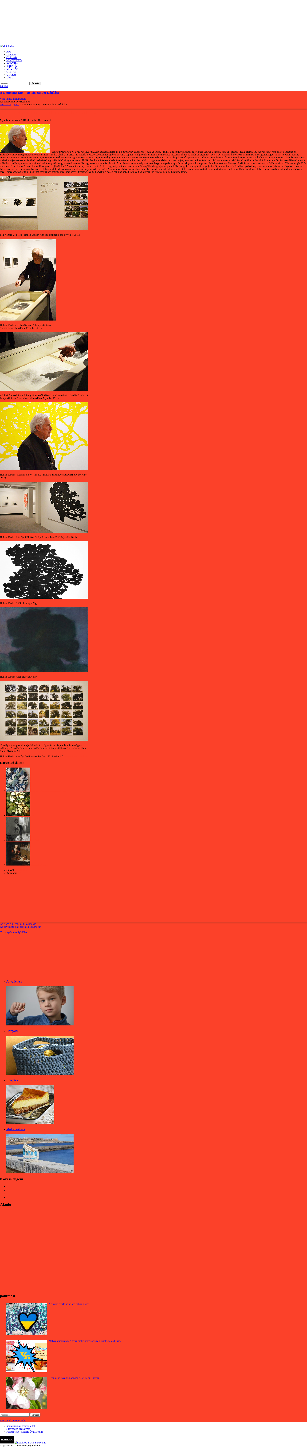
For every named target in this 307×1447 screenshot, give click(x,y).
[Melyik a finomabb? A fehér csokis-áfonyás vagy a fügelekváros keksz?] (26, 1356)
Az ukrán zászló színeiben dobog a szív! (69, 1304)
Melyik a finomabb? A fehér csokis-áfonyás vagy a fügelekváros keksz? (85, 1341)
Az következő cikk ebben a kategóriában (20, 926)
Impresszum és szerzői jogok (20, 1426)
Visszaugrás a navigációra (13, 98)
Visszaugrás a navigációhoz (14, 932)
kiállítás (23, 870)
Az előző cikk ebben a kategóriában (18, 924)
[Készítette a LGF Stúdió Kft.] (30, 1442)
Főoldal (4, 86)
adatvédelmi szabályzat (18, 1428)
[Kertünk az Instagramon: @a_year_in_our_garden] (26, 1393)
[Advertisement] (96, 22)
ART (20, 873)
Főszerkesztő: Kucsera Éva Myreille (24, 1431)
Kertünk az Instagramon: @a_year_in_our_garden (74, 1378)
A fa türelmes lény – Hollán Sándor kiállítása (29, 92)
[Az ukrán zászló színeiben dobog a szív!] (26, 1319)
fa (17, 870)
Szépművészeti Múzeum (77, 756)
